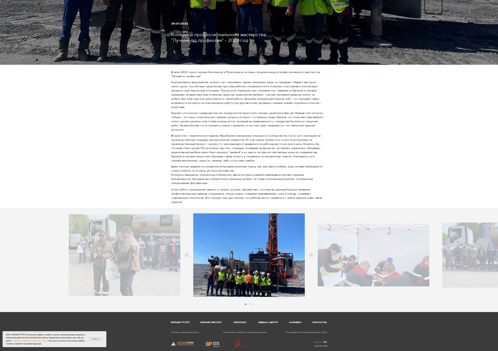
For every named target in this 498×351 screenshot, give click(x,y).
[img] (182, 344)
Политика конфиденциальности (185, 332)
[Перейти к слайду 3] (250, 304)
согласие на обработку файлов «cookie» (30, 341)
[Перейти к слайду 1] (245, 304)
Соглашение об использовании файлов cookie (306, 332)
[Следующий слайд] (311, 255)
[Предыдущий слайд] (186, 255)
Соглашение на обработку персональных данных (245, 332)
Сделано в (320, 342)
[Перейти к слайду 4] (252, 304)
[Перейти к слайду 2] (247, 304)
